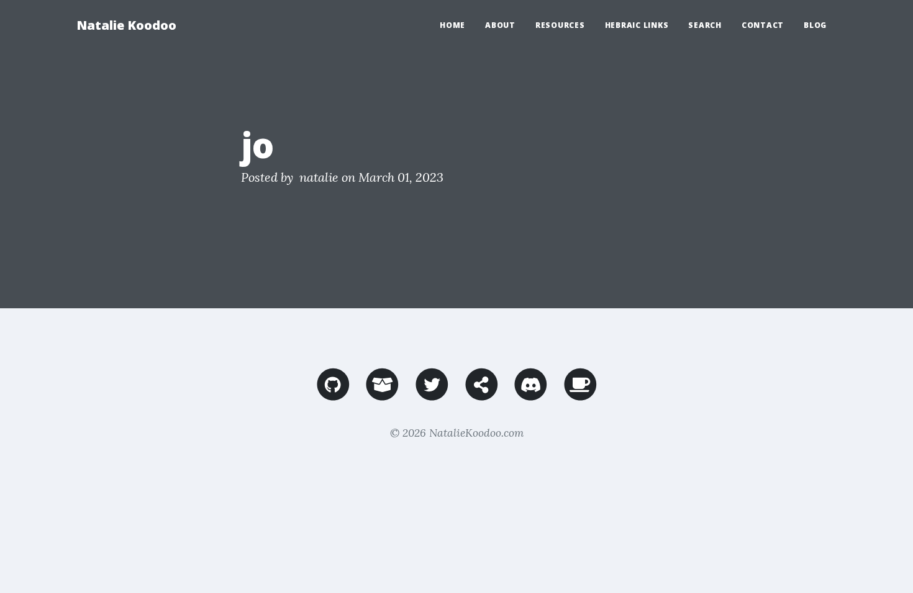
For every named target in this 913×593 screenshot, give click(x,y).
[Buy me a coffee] (580, 395)
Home (452, 25)
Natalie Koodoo (126, 25)
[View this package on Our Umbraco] (382, 395)
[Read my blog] (481, 395)
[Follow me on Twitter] (432, 395)
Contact (763, 25)
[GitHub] (333, 395)
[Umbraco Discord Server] (531, 395)
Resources (560, 25)
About (500, 25)
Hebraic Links (637, 25)
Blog (815, 25)
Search (705, 25)
